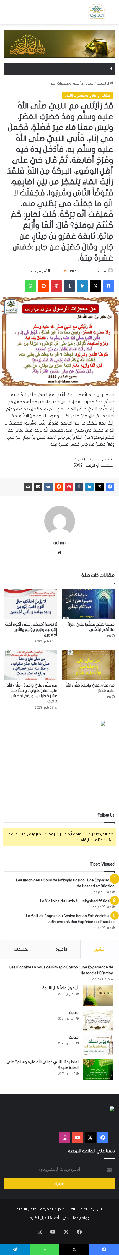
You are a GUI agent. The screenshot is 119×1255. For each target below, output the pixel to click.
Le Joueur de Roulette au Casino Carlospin (68, 69)
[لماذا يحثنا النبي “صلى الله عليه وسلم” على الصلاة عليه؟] (98, 1069)
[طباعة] (28, 487)
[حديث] (98, 1020)
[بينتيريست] (69, 487)
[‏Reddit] (59, 487)
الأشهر (99, 949)
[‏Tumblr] (79, 487)
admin (101, 271)
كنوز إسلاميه (26, 1209)
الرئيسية (103, 83)
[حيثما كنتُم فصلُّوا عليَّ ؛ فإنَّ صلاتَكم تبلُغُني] (88, 604)
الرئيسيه (96, 1209)
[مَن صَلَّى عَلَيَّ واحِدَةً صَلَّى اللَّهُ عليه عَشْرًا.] (88, 665)
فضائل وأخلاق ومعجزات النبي (71, 83)
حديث (74, 1013)
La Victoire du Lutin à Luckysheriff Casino (77, 901)
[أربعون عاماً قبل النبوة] (98, 995)
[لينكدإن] (89, 487)
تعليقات (21, 949)
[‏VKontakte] (48, 487)
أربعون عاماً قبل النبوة (60, 988)
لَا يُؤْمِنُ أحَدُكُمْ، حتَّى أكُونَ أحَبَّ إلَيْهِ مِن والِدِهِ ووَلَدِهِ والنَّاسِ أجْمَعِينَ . (31, 629)
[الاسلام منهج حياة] (96, 12)
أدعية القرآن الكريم (44, 1218)
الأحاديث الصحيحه (53, 1209)
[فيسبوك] (110, 487)
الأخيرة (61, 949)
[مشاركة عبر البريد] (38, 487)
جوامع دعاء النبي (76, 1218)
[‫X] (99, 487)
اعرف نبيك (79, 1209)
